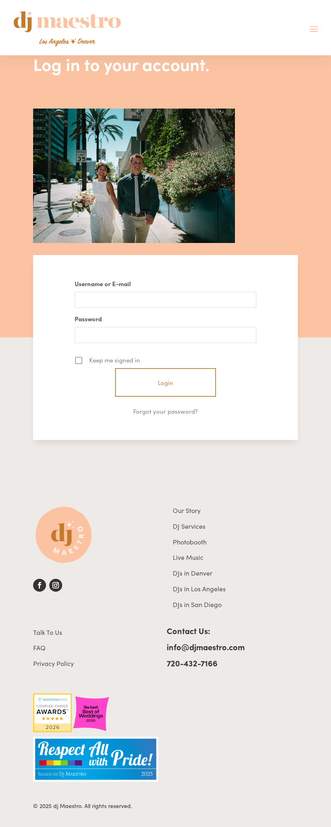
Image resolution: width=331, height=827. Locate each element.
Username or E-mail (103, 283)
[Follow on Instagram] (55, 585)
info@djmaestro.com (206, 646)
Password (88, 318)
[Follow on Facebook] (39, 585)
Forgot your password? (165, 411)
